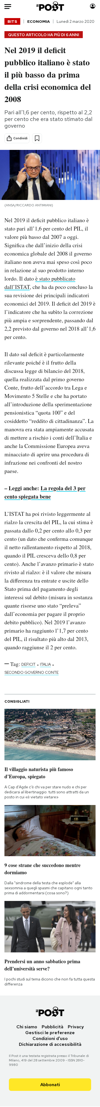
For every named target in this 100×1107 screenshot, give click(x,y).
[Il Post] (50, 6)
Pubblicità (52, 1027)
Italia (45, 664)
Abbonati (50, 1085)
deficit (28, 664)
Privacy (76, 1027)
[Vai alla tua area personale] (93, 6)
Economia (38, 21)
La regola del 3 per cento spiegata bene (45, 492)
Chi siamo (26, 1027)
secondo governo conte (31, 672)
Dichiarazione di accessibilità (50, 1044)
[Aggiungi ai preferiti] (37, 138)
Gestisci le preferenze (50, 1033)
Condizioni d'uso (50, 1038)
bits (12, 21)
